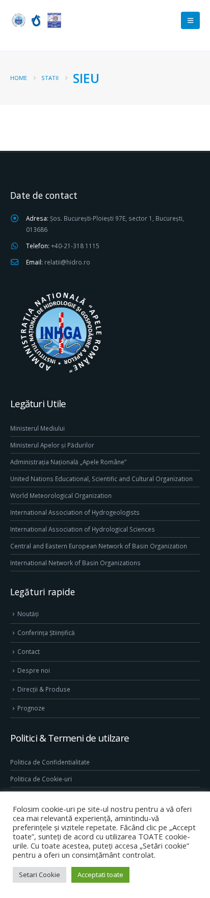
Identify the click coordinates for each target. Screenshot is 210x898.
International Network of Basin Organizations (75, 563)
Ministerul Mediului (37, 428)
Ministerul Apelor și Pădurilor (52, 445)
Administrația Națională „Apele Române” (68, 462)
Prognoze (31, 708)
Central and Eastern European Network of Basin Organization (98, 546)
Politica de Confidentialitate (50, 762)
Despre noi (33, 670)
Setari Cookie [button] (39, 874)
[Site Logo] (35, 20)
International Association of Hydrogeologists (75, 512)
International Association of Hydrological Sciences (82, 529)
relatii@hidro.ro (67, 262)
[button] (190, 20)
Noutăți (28, 614)
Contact (28, 651)
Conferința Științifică (46, 632)
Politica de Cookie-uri (41, 779)
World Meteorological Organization (61, 495)
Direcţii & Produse (43, 689)
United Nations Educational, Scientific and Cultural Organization (101, 478)
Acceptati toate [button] (100, 874)
